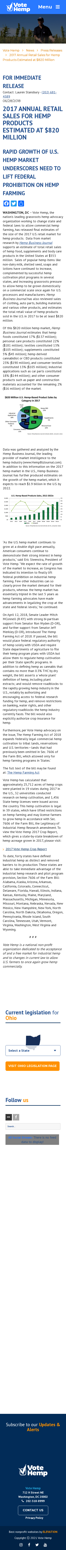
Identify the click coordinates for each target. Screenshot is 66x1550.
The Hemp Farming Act (23, 772)
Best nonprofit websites (24, 1532)
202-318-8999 (35, 1501)
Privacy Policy (34, 1518)
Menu (45, 7)
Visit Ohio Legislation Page (32, 1066)
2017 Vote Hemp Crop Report (26, 849)
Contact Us (33, 1510)
